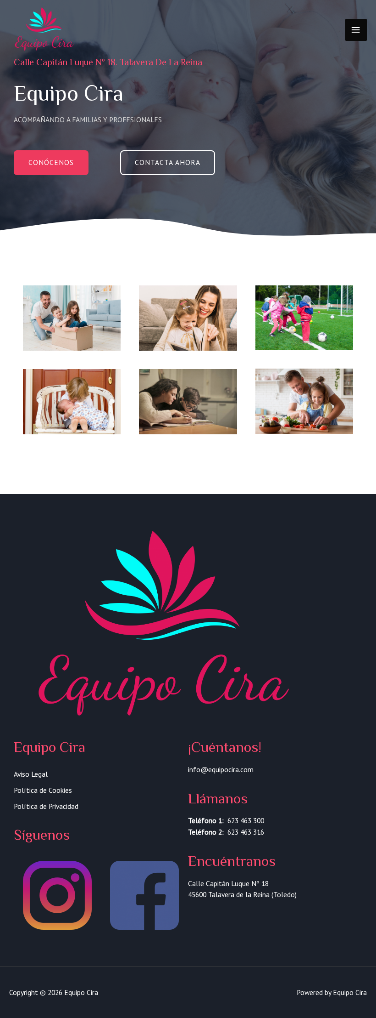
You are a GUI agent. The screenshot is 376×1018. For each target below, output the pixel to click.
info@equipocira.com (221, 769)
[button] (51, 162)
